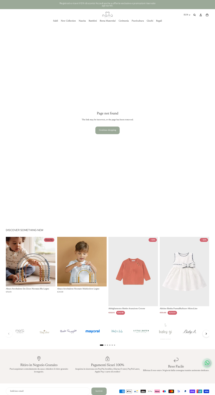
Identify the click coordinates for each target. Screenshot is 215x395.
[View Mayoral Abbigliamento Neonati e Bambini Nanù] (93, 331)
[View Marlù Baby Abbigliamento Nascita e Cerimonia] (20, 331)
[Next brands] (206, 333)
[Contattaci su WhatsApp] (207, 362)
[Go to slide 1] (101, 345)
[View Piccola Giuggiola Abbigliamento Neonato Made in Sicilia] (68, 331)
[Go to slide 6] (114, 345)
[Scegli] (153, 301)
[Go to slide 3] (107, 345)
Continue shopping (107, 130)
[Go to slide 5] (112, 345)
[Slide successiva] (51, 261)
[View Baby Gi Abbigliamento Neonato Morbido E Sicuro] (165, 331)
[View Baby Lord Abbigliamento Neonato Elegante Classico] (44, 331)
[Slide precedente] (10, 261)
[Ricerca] (194, 15)
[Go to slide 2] (105, 345)
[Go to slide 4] (109, 345)
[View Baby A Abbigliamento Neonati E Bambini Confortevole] (190, 331)
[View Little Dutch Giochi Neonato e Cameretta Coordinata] (141, 331)
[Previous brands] (8, 333)
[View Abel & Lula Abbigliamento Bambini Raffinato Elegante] (117, 331)
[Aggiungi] (102, 282)
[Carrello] (207, 15)
